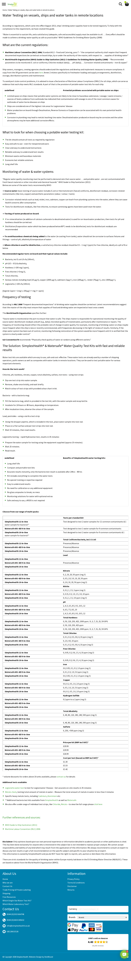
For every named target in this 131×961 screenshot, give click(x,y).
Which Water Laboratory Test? (16, 904)
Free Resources (9, 897)
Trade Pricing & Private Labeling (17, 889)
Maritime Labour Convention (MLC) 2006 (22, 829)
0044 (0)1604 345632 (15, 920)
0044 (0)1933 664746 (15, 914)
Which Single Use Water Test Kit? (17, 900)
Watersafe (71, 800)
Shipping (6, 893)
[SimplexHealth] (13, 4)
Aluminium (52, 796)
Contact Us (7, 886)
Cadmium (42, 796)
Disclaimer (72, 886)
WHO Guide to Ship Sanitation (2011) (21, 825)
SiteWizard (48, 957)
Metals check (11, 792)
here (41, 72)
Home (5, 10)
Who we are (8, 882)
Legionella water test (14, 788)
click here (98, 804)
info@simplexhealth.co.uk (18, 925)
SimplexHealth (51, 800)
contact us (61, 776)
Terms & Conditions (76, 882)
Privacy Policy (73, 879)
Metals (64, 804)
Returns (70, 889)
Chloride (56, 804)
